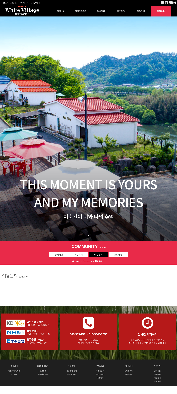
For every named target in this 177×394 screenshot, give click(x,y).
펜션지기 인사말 (14, 371)
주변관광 (121, 11)
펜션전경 (43, 371)
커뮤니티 (161, 11)
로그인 (5, 2)
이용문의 (98, 254)
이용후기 (79, 254)
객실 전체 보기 (71, 371)
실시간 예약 (35, 2)
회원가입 (14, 2)
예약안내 (141, 11)
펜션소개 (61, 11)
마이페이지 (23, 2)
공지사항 (59, 254)
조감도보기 (71, 374)
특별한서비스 (43, 374)
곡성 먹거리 (100, 374)
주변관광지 (100, 371)
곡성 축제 (100, 378)
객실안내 (101, 11)
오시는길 (14, 374)
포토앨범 (118, 254)
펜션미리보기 (81, 11)
